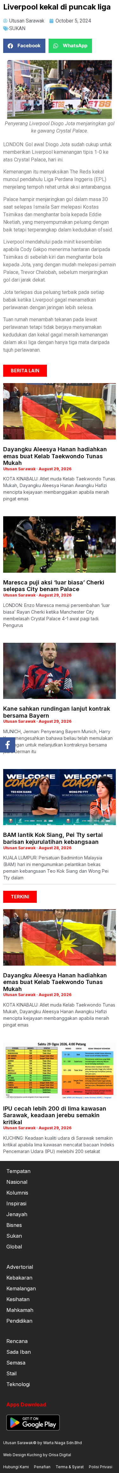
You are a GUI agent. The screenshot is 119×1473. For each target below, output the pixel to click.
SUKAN (17, 28)
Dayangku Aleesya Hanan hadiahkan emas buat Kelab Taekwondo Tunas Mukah (55, 456)
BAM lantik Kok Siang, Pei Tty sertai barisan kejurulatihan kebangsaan (53, 838)
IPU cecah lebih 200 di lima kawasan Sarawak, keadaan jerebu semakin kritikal (54, 1115)
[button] (24, 46)
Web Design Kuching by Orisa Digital (37, 1454)
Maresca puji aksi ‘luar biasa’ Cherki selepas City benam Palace (53, 586)
